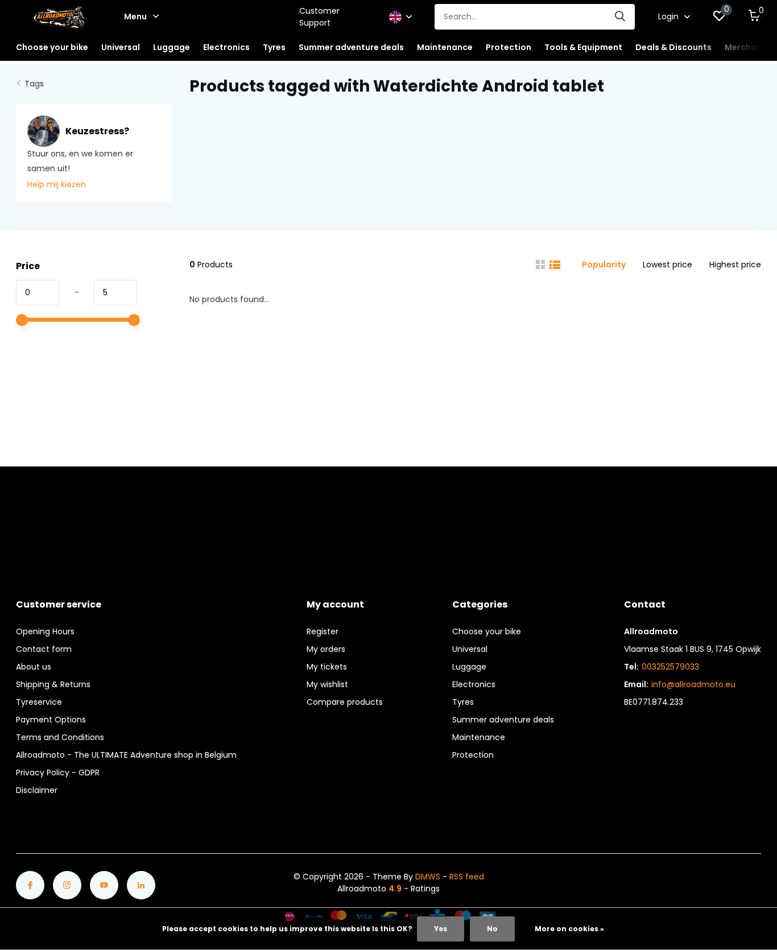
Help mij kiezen (56, 184)
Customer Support (319, 16)
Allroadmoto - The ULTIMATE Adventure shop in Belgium (126, 755)
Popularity (604, 264)
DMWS (427, 876)
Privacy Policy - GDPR (58, 772)
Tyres (463, 702)
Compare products (345, 702)
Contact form (44, 649)
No (492, 929)
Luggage (469, 666)
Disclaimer (36, 790)
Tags (34, 83)
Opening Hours (45, 631)
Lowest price (667, 264)
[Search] (620, 17)
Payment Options (51, 719)
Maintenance (478, 737)
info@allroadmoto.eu (693, 684)
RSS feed (466, 876)
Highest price (735, 264)
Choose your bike (486, 631)
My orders (326, 649)
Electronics (473, 684)
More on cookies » (569, 929)
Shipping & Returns (53, 684)
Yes (440, 929)
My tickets (327, 666)
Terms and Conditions (60, 737)
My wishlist (327, 684)
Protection (473, 755)
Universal (469, 649)
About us (33, 666)
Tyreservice (39, 702)
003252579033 (670, 666)
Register (322, 631)
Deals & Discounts (673, 47)
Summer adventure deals (351, 47)
